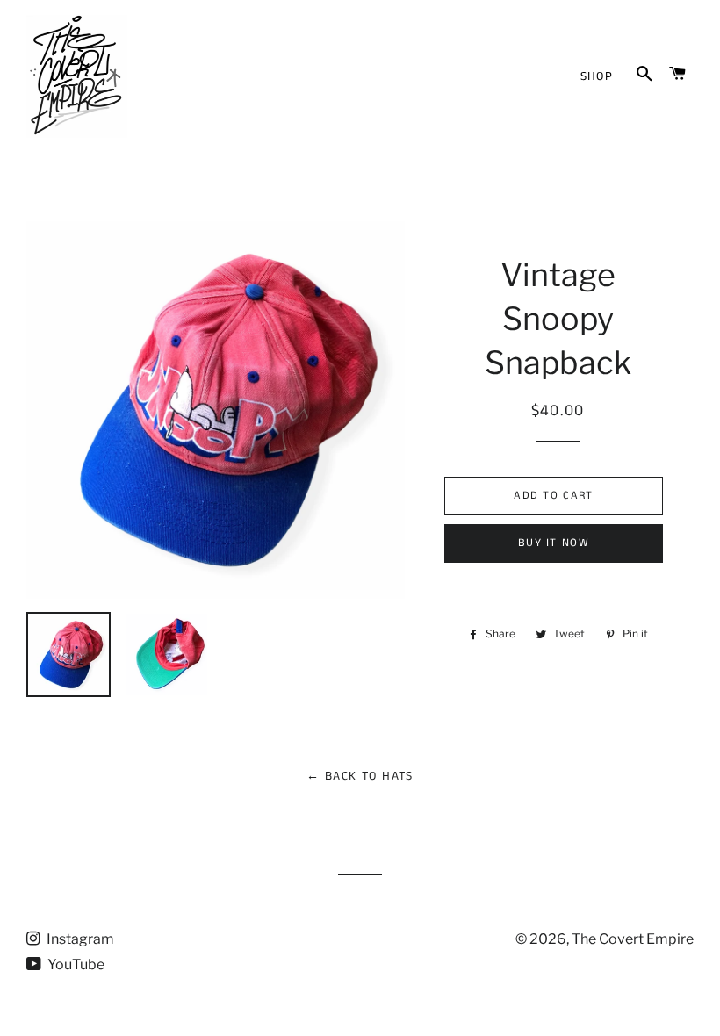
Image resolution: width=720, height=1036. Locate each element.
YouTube (74, 964)
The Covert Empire (633, 939)
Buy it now (553, 543)
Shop (597, 76)
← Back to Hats (360, 776)
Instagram (79, 939)
